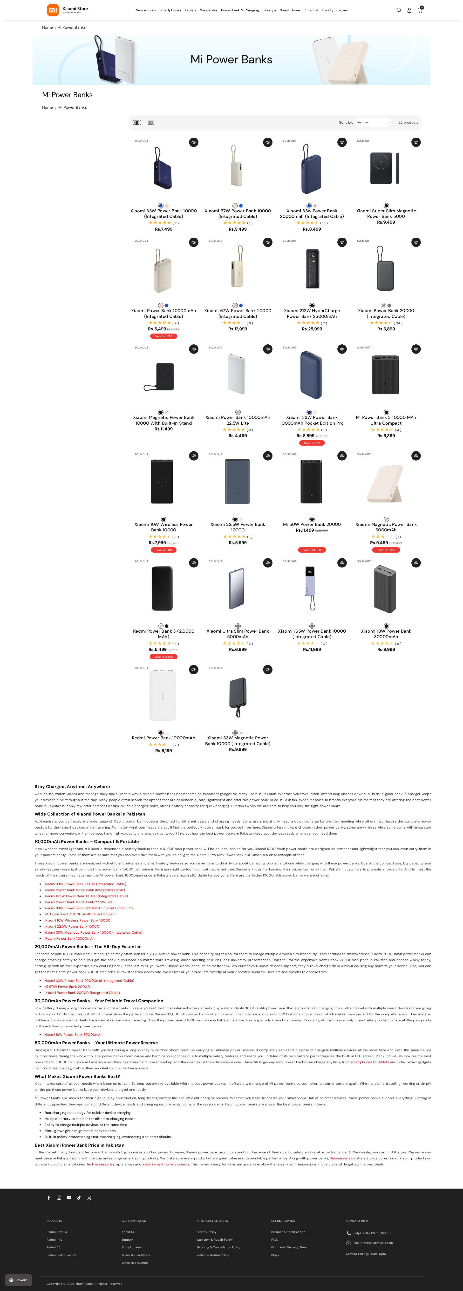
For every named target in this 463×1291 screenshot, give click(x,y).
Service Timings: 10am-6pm (366, 1254)
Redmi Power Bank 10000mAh (163, 738)
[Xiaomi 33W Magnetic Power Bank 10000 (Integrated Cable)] (238, 699)
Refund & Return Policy (213, 1255)
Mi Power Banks (71, 27)
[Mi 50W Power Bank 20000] (312, 486)
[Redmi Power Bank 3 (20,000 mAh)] (163, 593)
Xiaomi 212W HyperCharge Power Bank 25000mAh (312, 313)
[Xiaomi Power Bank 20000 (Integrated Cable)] (386, 272)
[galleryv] (151, 122)
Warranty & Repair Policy (215, 1240)
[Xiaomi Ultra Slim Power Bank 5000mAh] (238, 593)
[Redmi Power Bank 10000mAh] (163, 699)
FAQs (274, 1240)
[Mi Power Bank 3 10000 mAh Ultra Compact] (386, 379)
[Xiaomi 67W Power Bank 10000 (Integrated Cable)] (238, 172)
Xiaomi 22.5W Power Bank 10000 (238, 527)
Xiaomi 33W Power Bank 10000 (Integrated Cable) (163, 213)
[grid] (136, 122)
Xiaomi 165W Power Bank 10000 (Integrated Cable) (312, 634)
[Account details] (409, 10)
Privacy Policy (207, 1232)
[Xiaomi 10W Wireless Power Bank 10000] (163, 486)
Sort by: (346, 122)
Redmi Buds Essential (62, 1255)
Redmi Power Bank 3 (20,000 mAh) (163, 634)
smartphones (361, 1062)
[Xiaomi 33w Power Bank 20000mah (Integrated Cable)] (312, 172)
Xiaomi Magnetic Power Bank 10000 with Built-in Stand (163, 420)
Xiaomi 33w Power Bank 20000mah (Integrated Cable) (312, 213)
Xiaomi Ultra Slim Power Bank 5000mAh (238, 634)
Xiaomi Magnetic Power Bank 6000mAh (386, 527)
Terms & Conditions (136, 1255)
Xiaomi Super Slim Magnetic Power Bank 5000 (386, 213)
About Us (128, 1232)
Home (47, 27)
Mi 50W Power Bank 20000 (312, 524)
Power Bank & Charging (240, 10)
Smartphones (170, 10)
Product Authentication (288, 1232)
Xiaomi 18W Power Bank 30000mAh (386, 634)
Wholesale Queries (135, 1263)
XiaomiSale (83, 1284)
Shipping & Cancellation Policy (219, 1247)
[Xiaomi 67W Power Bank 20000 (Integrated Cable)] (238, 272)
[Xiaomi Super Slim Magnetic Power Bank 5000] (386, 172)
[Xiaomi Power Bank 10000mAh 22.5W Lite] (238, 379)
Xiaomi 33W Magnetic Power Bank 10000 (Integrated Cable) (238, 740)
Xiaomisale (338, 1158)
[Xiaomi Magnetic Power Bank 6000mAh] (386, 486)
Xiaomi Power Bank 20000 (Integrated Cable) (386, 313)
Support (127, 1240)
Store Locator (131, 1247)
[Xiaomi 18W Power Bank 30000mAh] (386, 593)
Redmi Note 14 (57, 1232)
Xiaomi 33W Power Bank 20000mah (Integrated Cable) (89, 980)
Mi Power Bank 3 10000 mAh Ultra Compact (386, 420)
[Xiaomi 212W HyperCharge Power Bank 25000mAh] (312, 272)
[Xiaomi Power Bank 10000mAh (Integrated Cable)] (163, 272)
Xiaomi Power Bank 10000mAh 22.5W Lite (237, 420)
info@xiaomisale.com (378, 1243)
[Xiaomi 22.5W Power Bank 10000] (238, 486)
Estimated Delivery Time (288, 1247)
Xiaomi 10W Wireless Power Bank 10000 (164, 527)
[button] (170, 10)
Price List (311, 10)
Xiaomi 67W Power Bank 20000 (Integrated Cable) (238, 313)
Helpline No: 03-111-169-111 (372, 1233)
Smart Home (290, 10)
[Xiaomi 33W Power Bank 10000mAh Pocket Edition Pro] (312, 379)
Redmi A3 (53, 1247)
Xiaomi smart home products (166, 1164)
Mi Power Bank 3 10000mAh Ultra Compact (80, 914)
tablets (383, 1062)
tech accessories (101, 1164)
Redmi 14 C (54, 1240)
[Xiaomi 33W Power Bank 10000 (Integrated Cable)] (163, 172)
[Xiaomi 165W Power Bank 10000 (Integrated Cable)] (312, 593)
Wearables (209, 10)
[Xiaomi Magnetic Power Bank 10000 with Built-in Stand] (163, 379)
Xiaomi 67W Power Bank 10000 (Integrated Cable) (238, 213)
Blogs (275, 1255)
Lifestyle (269, 10)
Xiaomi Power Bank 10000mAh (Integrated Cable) (163, 313)
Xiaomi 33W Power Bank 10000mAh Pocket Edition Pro (312, 420)
